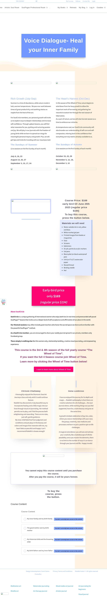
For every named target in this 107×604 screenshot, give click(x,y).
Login (93, 1)
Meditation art (16, 586)
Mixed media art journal (64, 586)
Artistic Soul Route (12, 8)
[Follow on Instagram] (12, 1)
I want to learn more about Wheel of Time (53, 369)
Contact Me (86, 1)
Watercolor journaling (41, 586)
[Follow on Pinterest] (5, 1)
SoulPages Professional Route (33, 8)
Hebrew (78, 1)
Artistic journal (61, 591)
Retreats (73, 8)
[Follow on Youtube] (8, 1)
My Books (61, 8)
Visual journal (83, 594)
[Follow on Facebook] (1, 1)
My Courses (69, 1)
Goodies (100, 8)
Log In (92, 8)
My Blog (82, 8)
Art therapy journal (40, 591)
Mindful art (15, 591)
